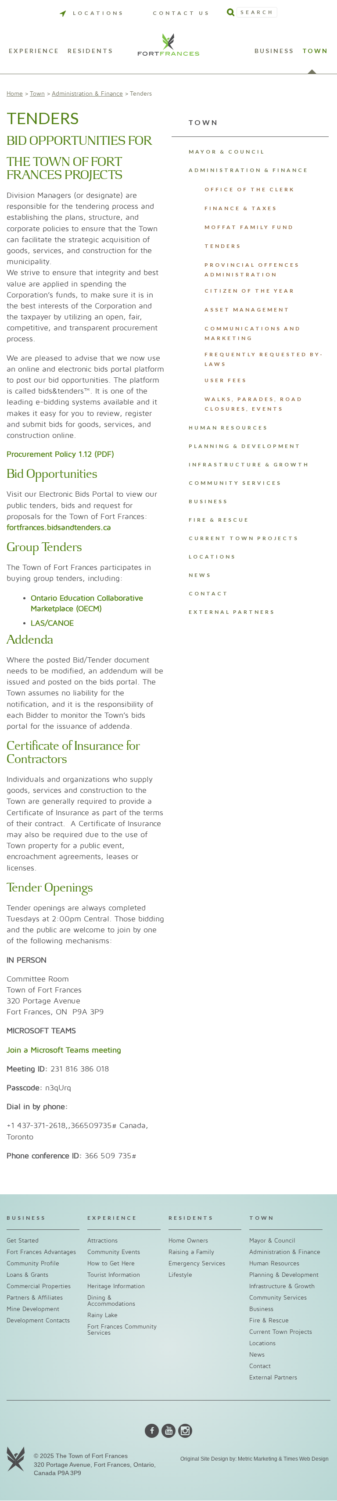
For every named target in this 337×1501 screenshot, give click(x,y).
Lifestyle (180, 1275)
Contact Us (181, 13)
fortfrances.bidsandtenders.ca (59, 527)
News (200, 575)
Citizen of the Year (249, 290)
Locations (98, 13)
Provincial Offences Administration (252, 270)
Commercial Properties (39, 1286)
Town (315, 51)
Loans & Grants (27, 1275)
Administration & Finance (87, 93)
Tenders (222, 246)
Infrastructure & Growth (249, 464)
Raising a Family (191, 1252)
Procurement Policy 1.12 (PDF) (60, 454)
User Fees (225, 380)
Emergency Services (196, 1263)
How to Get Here (111, 1263)
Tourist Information (113, 1275)
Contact (209, 593)
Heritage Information (116, 1286)
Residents (90, 51)
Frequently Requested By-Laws (264, 359)
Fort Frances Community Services (122, 1329)
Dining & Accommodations (111, 1300)
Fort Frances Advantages (41, 1252)
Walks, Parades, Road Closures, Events (253, 404)
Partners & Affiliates (35, 1297)
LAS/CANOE (52, 623)
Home (15, 93)
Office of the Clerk (249, 189)
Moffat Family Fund (249, 227)
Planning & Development (245, 446)
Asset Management (247, 309)
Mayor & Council (227, 151)
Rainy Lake (102, 1315)
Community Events (113, 1252)
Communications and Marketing (252, 333)
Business (274, 51)
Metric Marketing (257, 1459)
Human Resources (228, 427)
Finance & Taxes (240, 208)
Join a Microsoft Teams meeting (64, 1050)
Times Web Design (306, 1459)
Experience (34, 51)
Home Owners (188, 1240)
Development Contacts (38, 1320)
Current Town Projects (244, 538)
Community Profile (33, 1263)
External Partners (232, 612)
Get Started (23, 1240)
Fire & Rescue (219, 519)
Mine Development (33, 1309)
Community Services (235, 483)
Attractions (102, 1240)
